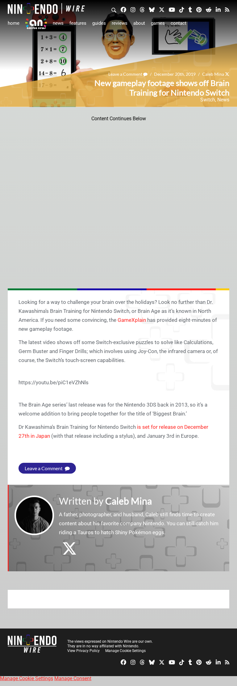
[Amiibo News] (36, 23)
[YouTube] (172, 9)
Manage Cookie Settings (125, 651)
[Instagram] (133, 9)
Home (13, 23)
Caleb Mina (213, 74)
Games (158, 23)
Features (77, 23)
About (139, 23)
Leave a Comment (125, 74)
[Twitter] (161, 9)
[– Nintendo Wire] (46, 8)
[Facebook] (123, 9)
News (58, 23)
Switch (207, 100)
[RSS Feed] (227, 9)
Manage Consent (72, 678)
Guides (99, 23)
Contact (178, 23)
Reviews (119, 23)
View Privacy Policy (83, 651)
